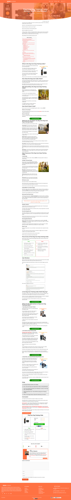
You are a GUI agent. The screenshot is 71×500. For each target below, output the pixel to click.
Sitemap (26, 491)
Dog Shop (26, 492)
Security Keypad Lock (25, 48)
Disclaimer (3, 497)
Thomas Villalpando (32, 13)
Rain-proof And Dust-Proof (26, 47)
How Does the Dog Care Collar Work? (27, 39)
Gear (52, 1)
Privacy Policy (41, 489)
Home (50, 1)
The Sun (30, 455)
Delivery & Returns (42, 492)
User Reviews (24, 52)
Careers (40, 490)
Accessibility (41, 491)
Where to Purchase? (25, 41)
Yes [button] (29, 446)
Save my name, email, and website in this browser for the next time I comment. (34, 477)
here (30, 456)
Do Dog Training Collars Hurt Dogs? (27, 57)
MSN (41, 454)
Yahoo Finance (45, 454)
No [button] (42, 446)
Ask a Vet (62, 1)
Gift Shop (55, 1)
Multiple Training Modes (25, 45)
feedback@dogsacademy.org (61, 492)
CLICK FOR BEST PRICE (35, 118)
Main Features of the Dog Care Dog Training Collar (28, 44)
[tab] (35, 384)
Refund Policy (41, 493)
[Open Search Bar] (64, 1)
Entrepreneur (34, 455)
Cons (23, 51)
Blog (58, 1)
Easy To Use (24, 49)
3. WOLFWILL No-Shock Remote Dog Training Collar (28, 56)
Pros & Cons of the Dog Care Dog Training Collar (28, 50)
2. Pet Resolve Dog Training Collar (26, 55)
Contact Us (26, 489)
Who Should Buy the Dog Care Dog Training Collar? (29, 40)
